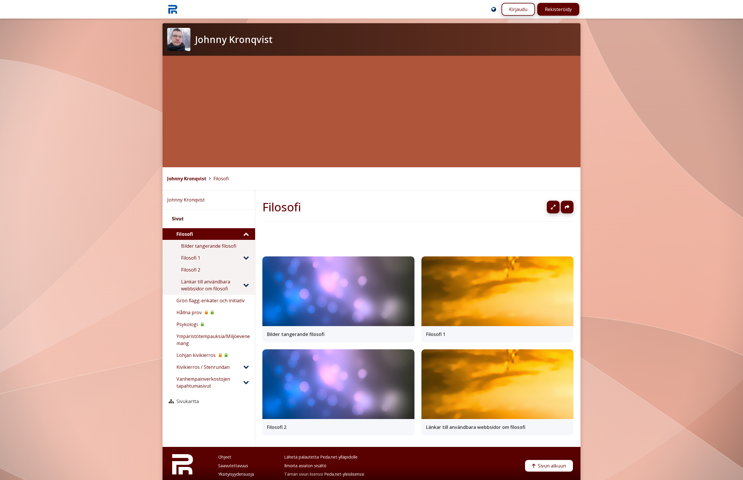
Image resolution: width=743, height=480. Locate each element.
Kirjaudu (518, 9)
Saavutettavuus (233, 465)
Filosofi (221, 178)
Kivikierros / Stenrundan (203, 367)
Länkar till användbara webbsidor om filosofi (205, 285)
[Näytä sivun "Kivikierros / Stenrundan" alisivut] (246, 367)
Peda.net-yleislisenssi (344, 474)
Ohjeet (224, 457)
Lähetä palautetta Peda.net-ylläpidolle (321, 457)
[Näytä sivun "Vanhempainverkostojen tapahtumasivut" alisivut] (246, 382)
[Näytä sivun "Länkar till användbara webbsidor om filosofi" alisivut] (246, 285)
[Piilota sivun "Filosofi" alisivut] (246, 234)
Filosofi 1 (190, 258)
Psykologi (187, 324)
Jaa (567, 207)
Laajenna (559, 207)
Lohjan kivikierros (196, 355)
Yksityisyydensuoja (236, 474)
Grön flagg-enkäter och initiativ (210, 300)
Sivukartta (187, 401)
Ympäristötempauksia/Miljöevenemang (213, 339)
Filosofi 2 (190, 270)
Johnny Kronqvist (186, 178)
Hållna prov (189, 312)
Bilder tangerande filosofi (208, 246)
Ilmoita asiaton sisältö (305, 465)
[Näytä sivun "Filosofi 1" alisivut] (246, 258)
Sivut (178, 218)
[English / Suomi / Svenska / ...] (493, 9)
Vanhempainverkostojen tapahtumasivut (203, 382)
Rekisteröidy (558, 9)
